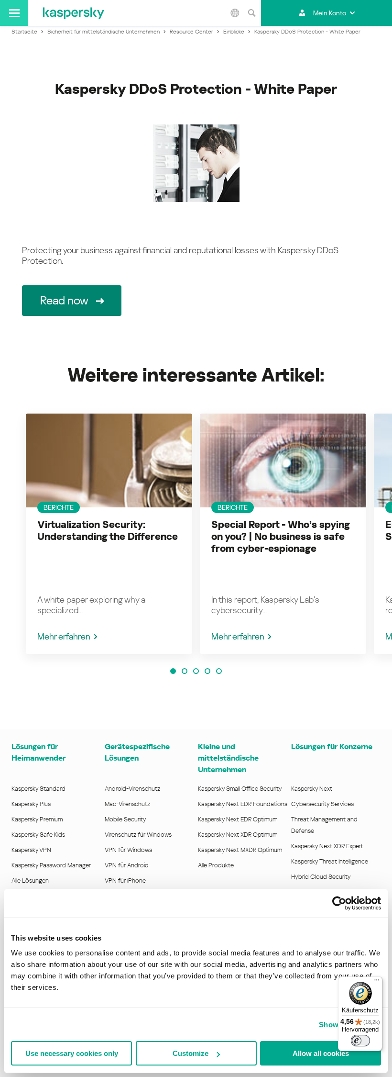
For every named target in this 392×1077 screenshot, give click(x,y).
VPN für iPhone (125, 880)
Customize (190, 1053)
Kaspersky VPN (31, 849)
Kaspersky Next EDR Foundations (242, 804)
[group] (109, 534)
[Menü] (376, 982)
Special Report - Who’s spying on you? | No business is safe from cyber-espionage (280, 536)
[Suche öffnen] (251, 13)
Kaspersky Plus (31, 804)
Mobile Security (125, 819)
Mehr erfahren (63, 636)
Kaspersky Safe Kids (38, 834)
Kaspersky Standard (38, 788)
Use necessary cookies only (71, 1053)
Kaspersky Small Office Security (240, 788)
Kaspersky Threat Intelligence (329, 861)
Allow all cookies (321, 1053)
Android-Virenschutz (132, 788)
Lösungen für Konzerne (331, 746)
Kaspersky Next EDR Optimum (237, 819)
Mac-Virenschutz (127, 804)
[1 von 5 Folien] (173, 671)
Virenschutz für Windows (138, 834)
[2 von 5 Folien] (184, 671)
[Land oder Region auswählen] (234, 13)
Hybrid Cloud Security (321, 876)
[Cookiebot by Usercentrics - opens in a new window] (339, 903)
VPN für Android (127, 865)
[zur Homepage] (74, 13)
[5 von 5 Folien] (219, 671)
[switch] (360, 1040)
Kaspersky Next (311, 788)
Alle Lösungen (30, 880)
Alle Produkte (216, 865)
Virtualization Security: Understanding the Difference (107, 530)
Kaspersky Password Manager (51, 865)
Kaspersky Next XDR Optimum (237, 834)
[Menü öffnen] (14, 13)
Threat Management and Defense (324, 825)
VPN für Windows (128, 849)
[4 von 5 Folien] (207, 671)
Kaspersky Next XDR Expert (327, 846)
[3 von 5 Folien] (196, 671)
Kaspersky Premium (37, 819)
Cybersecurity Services (322, 804)
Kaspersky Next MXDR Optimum (240, 849)
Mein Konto (329, 13)
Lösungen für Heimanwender (38, 752)
